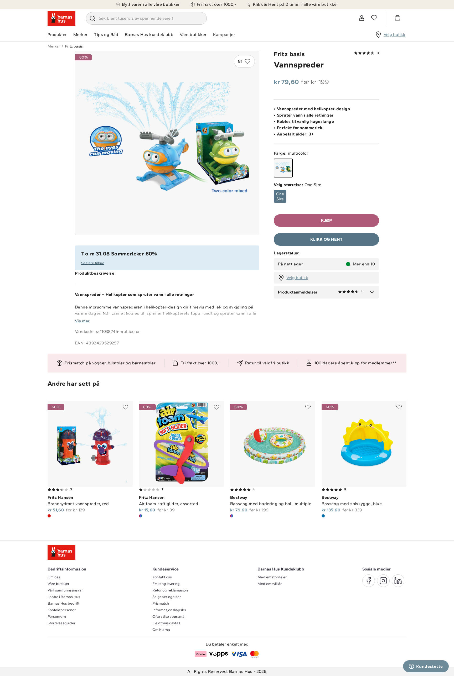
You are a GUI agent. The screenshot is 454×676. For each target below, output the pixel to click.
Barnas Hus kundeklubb (149, 34)
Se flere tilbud (92, 263)
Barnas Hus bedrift (63, 603)
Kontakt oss (162, 577)
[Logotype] (61, 18)
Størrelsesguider (61, 623)
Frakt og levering (166, 583)
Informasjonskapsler (169, 610)
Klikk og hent (326, 239)
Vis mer (82, 320)
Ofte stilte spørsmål (168, 616)
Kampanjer (224, 34)
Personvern (57, 616)
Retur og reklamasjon (170, 590)
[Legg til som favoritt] (125, 407)
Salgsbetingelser (166, 597)
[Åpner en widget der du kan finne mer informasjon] (426, 666)
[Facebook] (368, 580)
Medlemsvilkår (269, 583)
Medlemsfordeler (272, 577)
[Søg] (92, 18)
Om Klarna (161, 629)
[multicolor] (283, 168)
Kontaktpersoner (62, 610)
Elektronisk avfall (166, 623)
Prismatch (160, 603)
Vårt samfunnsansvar (65, 590)
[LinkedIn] (398, 580)
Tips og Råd (106, 34)
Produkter (57, 34)
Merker (80, 34)
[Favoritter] (374, 18)
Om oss (54, 577)
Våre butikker (193, 34)
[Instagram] (383, 580)
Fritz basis (74, 46)
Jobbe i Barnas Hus (64, 597)
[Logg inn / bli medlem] (361, 18)
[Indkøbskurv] (398, 19)
